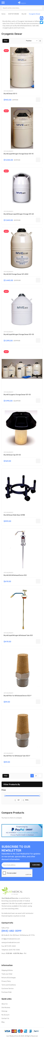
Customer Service (8, 988)
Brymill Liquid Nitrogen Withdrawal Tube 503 (18, 635)
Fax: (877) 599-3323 (9, 946)
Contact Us (5, 1018)
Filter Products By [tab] (12, 784)
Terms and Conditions (9, 985)
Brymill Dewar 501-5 (10, 94)
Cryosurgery (8, 91)
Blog (3, 1022)
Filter (5, 41)
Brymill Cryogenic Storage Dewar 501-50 (17, 395)
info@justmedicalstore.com (11, 939)
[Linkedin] (15, 958)
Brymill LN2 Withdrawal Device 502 (15, 575)
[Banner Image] (22, 830)
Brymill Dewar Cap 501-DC (12, 455)
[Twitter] (41, 22)
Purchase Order (7, 992)
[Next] (39, 776)
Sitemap (4, 1011)
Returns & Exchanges (9, 978)
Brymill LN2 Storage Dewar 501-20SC (16, 274)
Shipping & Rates (7, 970)
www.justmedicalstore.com (11, 942)
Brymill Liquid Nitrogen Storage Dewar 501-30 (19, 334)
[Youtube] (6, 958)
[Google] (19, 958)
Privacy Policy (6, 981)
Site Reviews (6, 1007)
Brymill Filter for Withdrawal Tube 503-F (17, 756)
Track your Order (7, 974)
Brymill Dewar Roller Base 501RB (14, 515)
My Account (5, 1015)
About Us (5, 1004)
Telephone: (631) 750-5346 (11, 950)
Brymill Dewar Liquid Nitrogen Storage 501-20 (19, 214)
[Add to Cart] (38, 99)
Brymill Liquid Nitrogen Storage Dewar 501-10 (18, 154)
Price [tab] (4, 790)
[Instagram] (12, 958)
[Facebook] (41, 18)
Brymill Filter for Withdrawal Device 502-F (17, 696)
